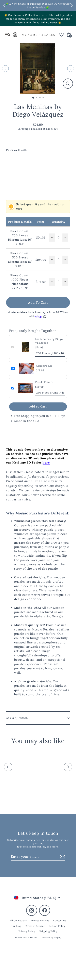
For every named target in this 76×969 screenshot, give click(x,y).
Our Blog (16, 926)
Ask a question (17, 718)
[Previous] (5, 68)
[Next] (70, 68)
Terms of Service (35, 926)
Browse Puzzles (40, 920)
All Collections (18, 920)
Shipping (23, 128)
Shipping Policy (48, 931)
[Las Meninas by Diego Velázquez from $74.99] (22, 172)
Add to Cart (38, 406)
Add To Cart (38, 302)
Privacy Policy (26, 931)
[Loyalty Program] (15, 35)
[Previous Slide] (4, 5)
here (46, 462)
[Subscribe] (62, 856)
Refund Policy (57, 926)
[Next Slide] (72, 5)
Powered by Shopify (51, 937)
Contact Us (59, 920)
